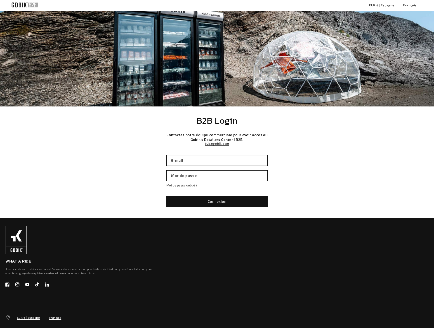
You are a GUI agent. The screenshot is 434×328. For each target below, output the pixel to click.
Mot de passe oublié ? (181, 185)
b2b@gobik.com (217, 144)
